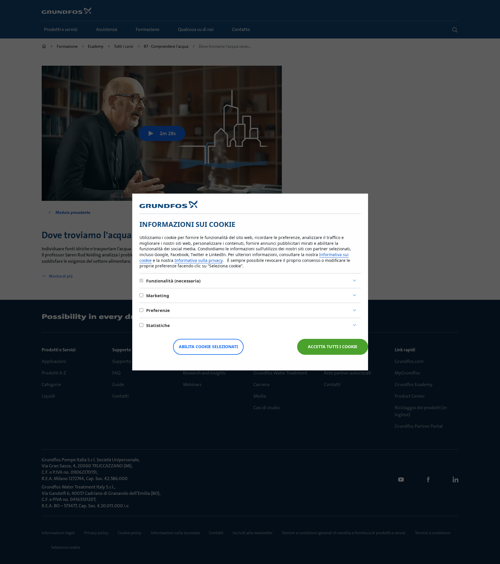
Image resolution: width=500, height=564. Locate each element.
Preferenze (158, 310)
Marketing (157, 295)
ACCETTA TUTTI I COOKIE (332, 346)
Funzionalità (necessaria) (173, 281)
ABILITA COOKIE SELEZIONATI (208, 346)
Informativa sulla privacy (198, 260)
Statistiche (158, 325)
